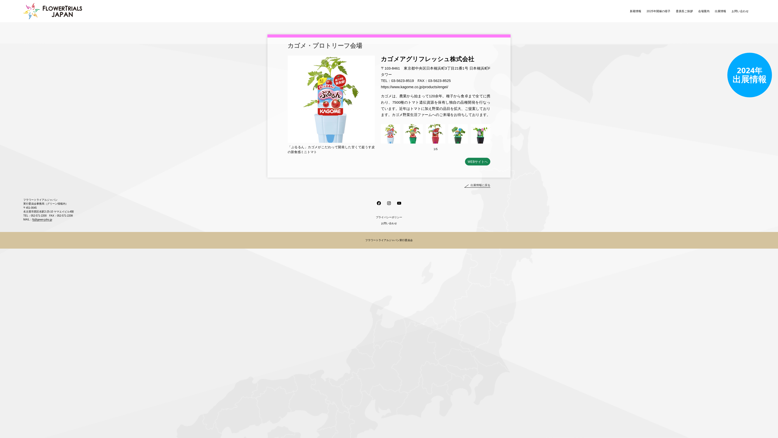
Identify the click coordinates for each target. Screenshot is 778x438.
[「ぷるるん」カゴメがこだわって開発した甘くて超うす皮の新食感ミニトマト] (390, 134)
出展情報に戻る (480, 185)
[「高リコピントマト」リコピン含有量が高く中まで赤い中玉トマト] (435, 134)
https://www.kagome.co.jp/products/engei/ (414, 87)
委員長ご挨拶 (684, 11)
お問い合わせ (740, 11)
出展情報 (720, 11)
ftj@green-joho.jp (42, 219)
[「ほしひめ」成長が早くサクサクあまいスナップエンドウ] (480, 134)
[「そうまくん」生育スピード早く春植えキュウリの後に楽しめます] (458, 134)
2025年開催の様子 (658, 11)
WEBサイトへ (478, 162)
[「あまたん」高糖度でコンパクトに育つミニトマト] (413, 134)
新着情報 (635, 11)
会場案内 (704, 11)
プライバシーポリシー (389, 217)
